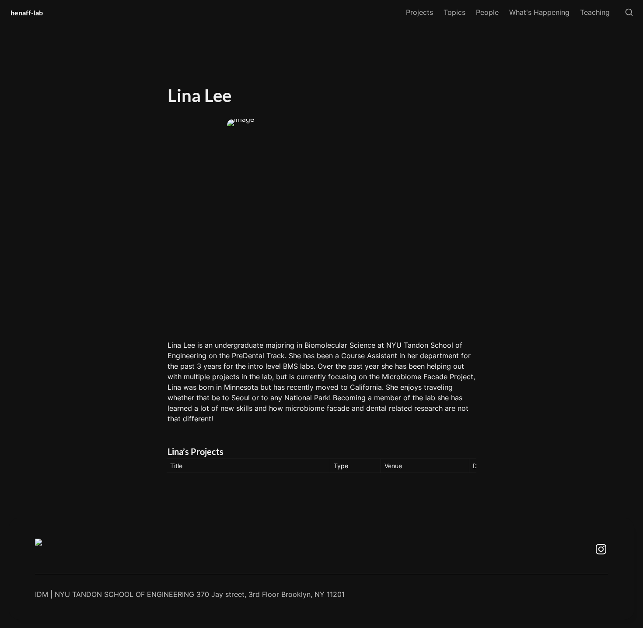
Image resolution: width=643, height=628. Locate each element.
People (487, 12)
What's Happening (539, 12)
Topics (454, 12)
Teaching (595, 12)
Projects (419, 12)
